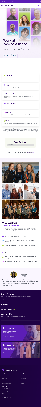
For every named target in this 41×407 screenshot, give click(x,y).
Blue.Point (4, 381)
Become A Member (6, 388)
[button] (38, 5)
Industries (23, 381)
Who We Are (23, 373)
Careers (22, 383)
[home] (7, 5)
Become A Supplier (6, 391)
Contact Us (4, 386)
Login (3, 393)
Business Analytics (5, 376)
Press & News (23, 378)
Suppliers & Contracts (6, 383)
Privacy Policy (36, 405)
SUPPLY (4, 378)
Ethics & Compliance (27, 405)
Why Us (3, 373)
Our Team (23, 376)
